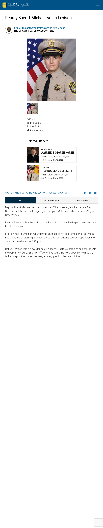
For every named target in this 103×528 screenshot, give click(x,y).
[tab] (20, 200)
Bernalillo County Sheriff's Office (33, 28)
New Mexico (59, 28)
